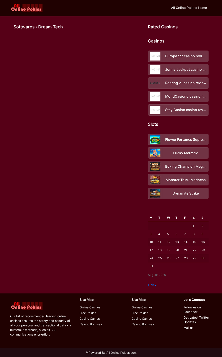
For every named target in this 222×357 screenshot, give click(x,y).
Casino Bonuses (91, 324)
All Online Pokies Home (189, 8)
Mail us (188, 327)
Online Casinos (90, 307)
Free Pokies (88, 313)
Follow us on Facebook (192, 309)
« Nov (152, 285)
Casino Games (90, 318)
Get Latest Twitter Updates (196, 320)
